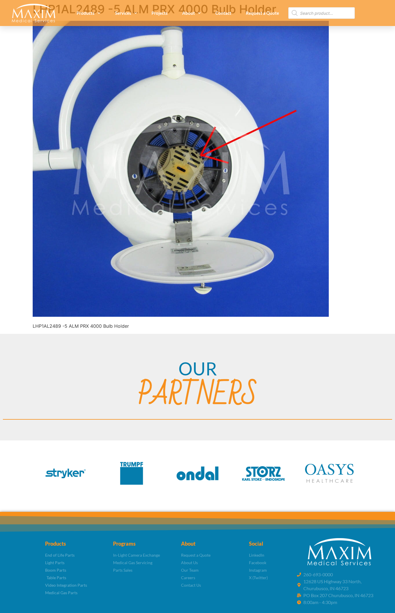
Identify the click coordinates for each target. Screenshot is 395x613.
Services (123, 13)
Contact (223, 13)
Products (86, 13)
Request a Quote (262, 13)
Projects (160, 13)
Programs (124, 543)
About (188, 13)
